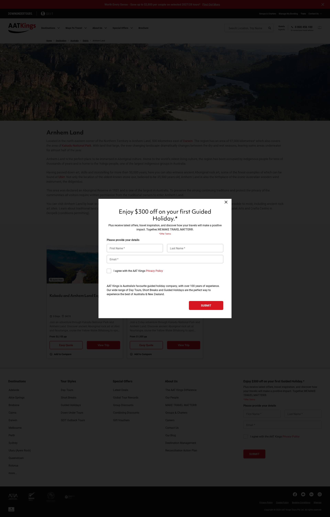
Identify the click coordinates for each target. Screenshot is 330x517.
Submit (206, 305)
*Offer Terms (165, 233)
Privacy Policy (154, 270)
